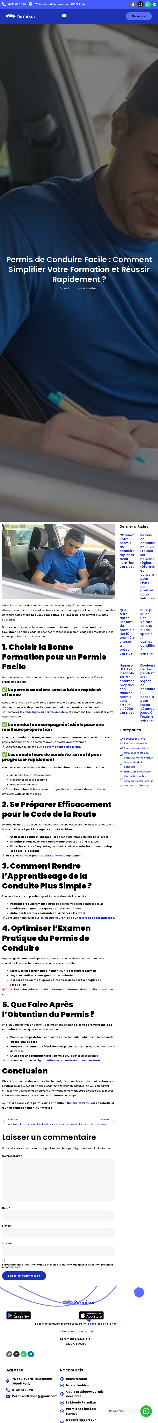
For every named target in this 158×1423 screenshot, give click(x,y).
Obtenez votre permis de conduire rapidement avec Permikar (129, 549)
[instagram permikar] (140, 4)
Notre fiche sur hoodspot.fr (76, 1331)
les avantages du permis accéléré (44, 712)
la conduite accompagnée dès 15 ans (54, 746)
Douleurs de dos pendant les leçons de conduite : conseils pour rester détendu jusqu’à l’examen (148, 691)
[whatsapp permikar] (148, 4)
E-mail (7, 1226)
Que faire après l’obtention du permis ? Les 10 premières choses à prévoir (129, 630)
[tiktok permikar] (133, 4)
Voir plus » (127, 567)
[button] (64, 15)
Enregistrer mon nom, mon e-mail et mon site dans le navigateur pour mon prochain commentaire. (57, 1265)
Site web (7, 1243)
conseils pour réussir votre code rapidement (51, 855)
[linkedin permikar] (155, 4)
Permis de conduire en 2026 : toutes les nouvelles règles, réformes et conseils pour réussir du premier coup (148, 565)
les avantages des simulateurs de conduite (71, 789)
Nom (6, 1208)
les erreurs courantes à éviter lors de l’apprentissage (77, 918)
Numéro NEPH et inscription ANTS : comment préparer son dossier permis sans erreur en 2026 (128, 687)
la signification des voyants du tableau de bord (66, 1060)
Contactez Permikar (81, 1103)
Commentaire (12, 1156)
